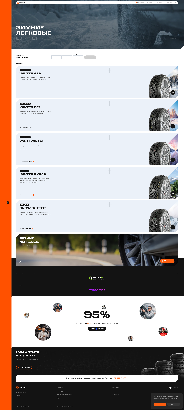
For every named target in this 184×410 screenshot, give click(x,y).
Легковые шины (27, 47)
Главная (18, 47)
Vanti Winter (32, 141)
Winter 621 (30, 107)
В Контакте (173, 388)
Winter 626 (30, 73)
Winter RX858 (33, 174)
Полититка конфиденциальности (65, 406)
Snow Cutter (33, 208)
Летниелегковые (29, 242)
